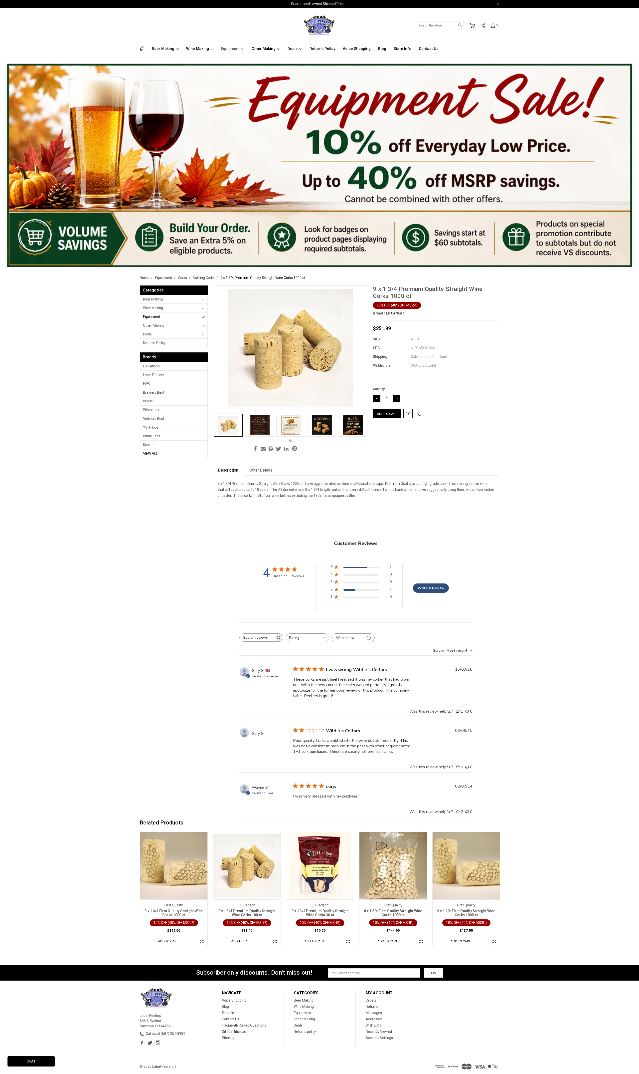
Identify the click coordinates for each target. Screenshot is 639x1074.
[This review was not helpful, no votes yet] (467, 711)
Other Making (264, 48)
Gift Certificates (234, 1032)
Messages (374, 1013)
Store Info (402, 48)
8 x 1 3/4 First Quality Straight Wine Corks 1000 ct (393, 913)
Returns (372, 1007)
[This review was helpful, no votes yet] (458, 767)
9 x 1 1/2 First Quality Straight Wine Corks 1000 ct (466, 913)
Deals (293, 48)
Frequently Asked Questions (244, 1025)
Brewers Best (153, 392)
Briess (148, 401)
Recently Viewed (379, 1032)
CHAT (31, 1061)
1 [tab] (290, 440)
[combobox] (307, 637)
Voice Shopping (357, 48)
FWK (146, 384)
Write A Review (431, 588)
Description (228, 470)
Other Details (260, 470)
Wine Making (198, 48)
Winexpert (151, 410)
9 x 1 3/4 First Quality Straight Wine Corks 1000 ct (174, 913)
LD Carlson (151, 366)
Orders (371, 1000)
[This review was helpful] (458, 811)
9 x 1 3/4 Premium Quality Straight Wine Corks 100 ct (247, 913)
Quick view (173, 879)
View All (150, 454)
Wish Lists (373, 1025)
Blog (382, 48)
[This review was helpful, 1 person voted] (458, 711)
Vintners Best (153, 419)
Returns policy (322, 48)
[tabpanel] (228, 425)
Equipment (231, 48)
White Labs (151, 436)
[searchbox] (257, 637)
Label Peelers (153, 375)
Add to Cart (168, 941)
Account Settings (379, 1038)
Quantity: (379, 389)
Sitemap (228, 1038)
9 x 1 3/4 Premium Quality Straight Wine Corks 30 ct (320, 913)
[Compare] (482, 25)
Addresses (374, 1019)
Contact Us (428, 48)
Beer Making (163, 48)
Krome (148, 445)
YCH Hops (151, 427)
